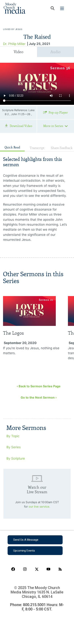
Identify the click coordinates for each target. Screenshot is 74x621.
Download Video (21, 126)
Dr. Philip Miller (14, 44)
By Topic (12, 436)
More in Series (53, 126)
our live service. (39, 506)
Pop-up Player (58, 112)
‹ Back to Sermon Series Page (39, 386)
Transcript (37, 148)
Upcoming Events (24, 550)
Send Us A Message (25, 539)
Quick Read (12, 147)
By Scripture (15, 458)
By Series (13, 447)
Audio (55, 52)
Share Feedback (61, 148)
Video (18, 52)
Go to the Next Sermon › (39, 397)
